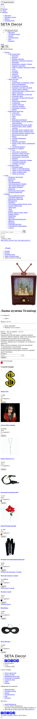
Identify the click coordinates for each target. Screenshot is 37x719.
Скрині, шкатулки (18, 104)
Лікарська (11, 217)
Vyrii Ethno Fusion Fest (15, 197)
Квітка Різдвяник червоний (8, 526)
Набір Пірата (4, 608)
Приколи (15, 158)
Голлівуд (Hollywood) (15, 206)
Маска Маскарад (5, 641)
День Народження (14, 182)
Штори (14, 109)
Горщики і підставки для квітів (22, 87)
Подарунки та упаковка (16, 148)
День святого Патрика (15, 187)
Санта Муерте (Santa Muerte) (17, 226)
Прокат (7, 19)
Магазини (8, 15)
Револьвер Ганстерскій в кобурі (9, 492)
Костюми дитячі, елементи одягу (22, 130)
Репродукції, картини (19, 101)
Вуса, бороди (16, 114)
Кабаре (10, 211)
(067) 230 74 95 (15, 240)
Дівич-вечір (12, 207)
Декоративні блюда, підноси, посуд (23, 91)
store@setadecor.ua (10, 704)
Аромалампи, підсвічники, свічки (23, 82)
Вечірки (5, 12)
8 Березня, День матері (15, 177)
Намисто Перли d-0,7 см (7, 458)
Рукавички (15, 76)
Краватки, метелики (18, 66)
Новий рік (11, 189)
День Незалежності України (17, 184)
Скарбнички (16, 103)
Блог (9, 39)
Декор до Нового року (19, 172)
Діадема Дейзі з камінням (8, 425)
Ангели (14, 81)
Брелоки (15, 57)
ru (3, 4)
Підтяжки (15, 72)
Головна (7, 251)
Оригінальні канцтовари (20, 155)
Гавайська (11, 202)
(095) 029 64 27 (26, 240)
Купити (4, 357)
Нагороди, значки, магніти (20, 153)
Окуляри (15, 71)
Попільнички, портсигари (20, 157)
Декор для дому (13, 79)
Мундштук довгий (6, 591)
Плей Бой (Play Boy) (15, 224)
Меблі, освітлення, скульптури (22, 94)
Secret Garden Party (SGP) (16, 195)
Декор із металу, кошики (20, 89)
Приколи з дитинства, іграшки (22, 160)
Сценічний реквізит (18, 147)
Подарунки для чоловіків (16, 190)
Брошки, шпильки (18, 59)
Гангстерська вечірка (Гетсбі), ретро (20, 204)
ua (1, 4)
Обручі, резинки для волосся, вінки (23, 67)
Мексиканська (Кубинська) (17, 219)
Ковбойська (12, 216)
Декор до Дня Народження (20, 168)
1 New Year (15, 113)
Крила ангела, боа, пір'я (20, 135)
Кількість (4, 353)
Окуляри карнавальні (19, 138)
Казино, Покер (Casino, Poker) (18, 212)
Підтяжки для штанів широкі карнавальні (12, 559)
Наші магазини (9, 689)
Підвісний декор (17, 96)
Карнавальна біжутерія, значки (22, 125)
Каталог (5, 9)
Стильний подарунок (19, 162)
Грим (13, 118)
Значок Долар (4, 391)
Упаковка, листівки (18, 163)
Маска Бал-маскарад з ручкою (9, 575)
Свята (4, 10)
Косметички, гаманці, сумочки (22, 64)
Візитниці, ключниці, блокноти (22, 60)
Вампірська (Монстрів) (15, 199)
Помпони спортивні (18, 141)
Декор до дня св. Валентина (21, 170)
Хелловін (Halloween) (15, 192)
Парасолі (15, 74)
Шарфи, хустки (17, 77)
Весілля (10, 180)
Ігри (13, 150)
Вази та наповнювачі (19, 84)
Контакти (11, 41)
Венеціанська (12, 201)
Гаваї (13, 116)
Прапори (15, 99)
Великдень (11, 179)
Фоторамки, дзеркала (19, 108)
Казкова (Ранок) (13, 214)
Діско (10, 209)
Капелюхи (15, 62)
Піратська (11, 222)
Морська (11, 221)
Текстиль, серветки (18, 106)
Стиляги (11, 228)
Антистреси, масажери (19, 152)
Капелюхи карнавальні (19, 120)
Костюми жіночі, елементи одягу (22, 131)
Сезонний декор (13, 165)
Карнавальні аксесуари (15, 111)
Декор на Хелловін (18, 174)
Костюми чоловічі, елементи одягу (23, 133)
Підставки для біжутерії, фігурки (22, 98)
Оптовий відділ (10, 20)
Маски (14, 136)
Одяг (13, 69)
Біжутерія (15, 55)
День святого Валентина (16, 185)
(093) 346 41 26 (5, 240)
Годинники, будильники (20, 86)
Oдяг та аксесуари (14, 54)
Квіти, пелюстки (17, 93)
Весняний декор (17, 167)
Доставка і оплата (10, 17)
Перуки (14, 140)
